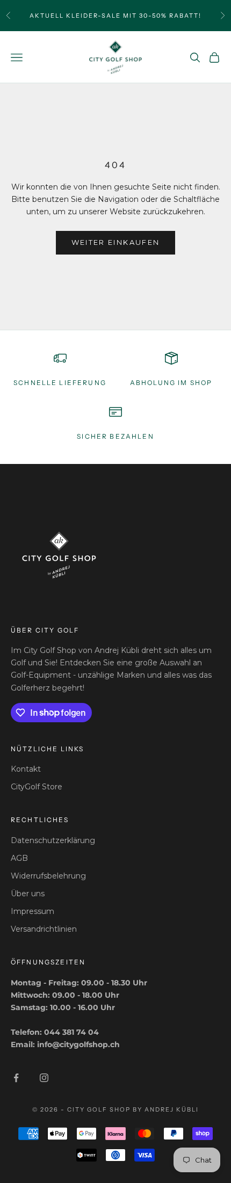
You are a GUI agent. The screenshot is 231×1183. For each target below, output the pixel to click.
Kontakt (26, 769)
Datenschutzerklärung (53, 840)
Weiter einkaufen (115, 242)
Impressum (32, 911)
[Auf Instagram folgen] (44, 1077)
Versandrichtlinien (44, 929)
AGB (19, 858)
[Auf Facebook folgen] (16, 1077)
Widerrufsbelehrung (48, 876)
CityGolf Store (36, 787)
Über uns (28, 893)
